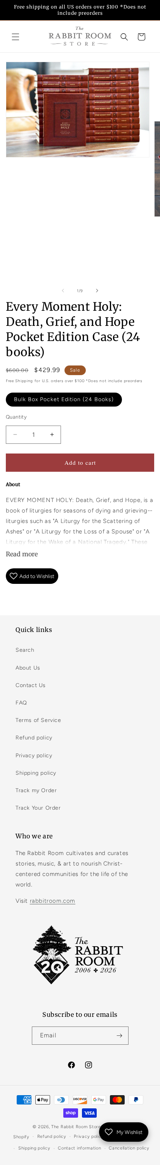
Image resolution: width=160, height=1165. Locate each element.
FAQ (21, 702)
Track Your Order (38, 808)
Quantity (16, 417)
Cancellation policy (129, 1148)
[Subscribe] (119, 1036)
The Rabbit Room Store (76, 1126)
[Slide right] (97, 290)
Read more (22, 554)
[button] (15, 36)
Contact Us (31, 685)
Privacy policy (34, 755)
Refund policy (34, 737)
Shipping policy (36, 773)
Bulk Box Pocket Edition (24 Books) (64, 399)
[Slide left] (62, 290)
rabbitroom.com (52, 900)
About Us (28, 668)
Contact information (79, 1148)
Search (25, 650)
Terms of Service (38, 720)
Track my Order (36, 790)
